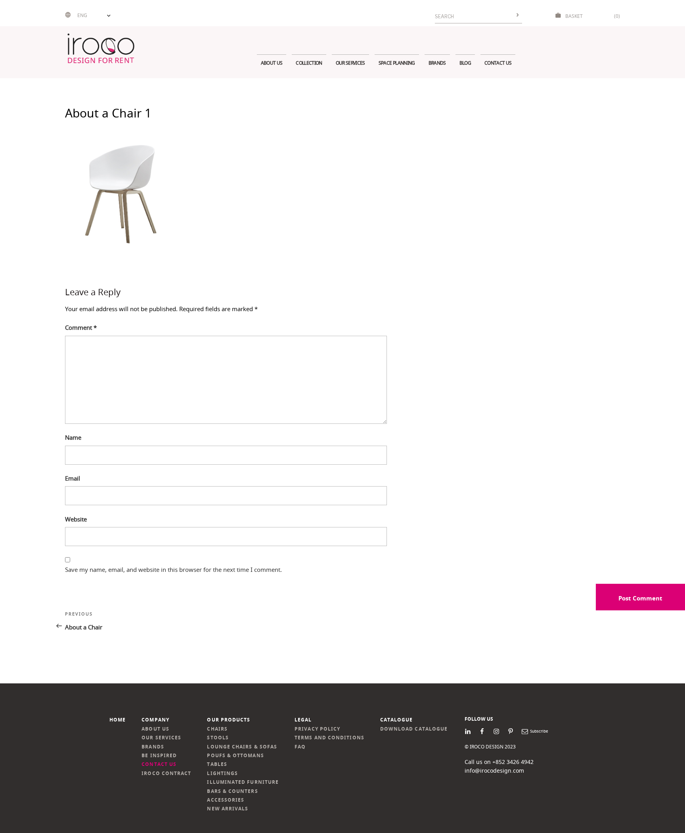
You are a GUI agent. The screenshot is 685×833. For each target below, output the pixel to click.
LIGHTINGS (222, 773)
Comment (81, 327)
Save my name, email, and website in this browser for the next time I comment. (173, 569)
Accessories (225, 799)
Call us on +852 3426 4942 (499, 762)
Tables (217, 764)
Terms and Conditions (329, 737)
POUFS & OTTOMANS (235, 755)
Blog (465, 63)
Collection (309, 63)
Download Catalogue (414, 728)
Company (155, 719)
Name (73, 437)
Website (76, 519)
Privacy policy (317, 728)
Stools (217, 737)
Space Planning (397, 63)
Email (72, 478)
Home (117, 719)
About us (272, 63)
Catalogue (396, 719)
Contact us (497, 63)
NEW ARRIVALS (227, 808)
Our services (350, 63)
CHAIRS (217, 728)
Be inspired (159, 755)
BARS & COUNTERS (232, 791)
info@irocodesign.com (494, 770)
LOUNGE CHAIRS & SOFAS (242, 746)
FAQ (300, 746)
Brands (437, 63)
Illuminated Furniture (243, 782)
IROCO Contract (166, 773)
